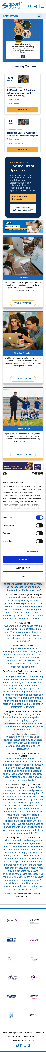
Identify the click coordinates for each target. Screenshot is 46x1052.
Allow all (23, 559)
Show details (32, 551)
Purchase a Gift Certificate (19, 197)
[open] (42, 6)
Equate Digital (14, 1036)
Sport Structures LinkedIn (23, 1040)
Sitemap (28, 1033)
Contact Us (39, 1033)
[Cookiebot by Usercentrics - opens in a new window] (32, 473)
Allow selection (23, 568)
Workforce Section (30, 1036)
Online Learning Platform (12, 1033)
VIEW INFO (22, 109)
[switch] (39, 525)
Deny (23, 576)
